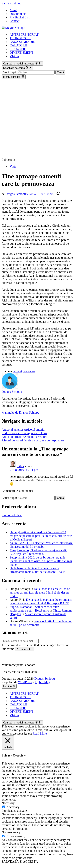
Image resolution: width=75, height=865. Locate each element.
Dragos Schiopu (15, 194)
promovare (28, 371)
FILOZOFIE (18, 49)
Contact (14, 21)
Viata (13, 166)
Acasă (13, 10)
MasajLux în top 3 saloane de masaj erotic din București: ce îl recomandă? (38, 552)
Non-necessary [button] (11, 832)
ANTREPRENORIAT (24, 34)
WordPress (25, 682)
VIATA (14, 56)
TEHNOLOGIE (20, 38)
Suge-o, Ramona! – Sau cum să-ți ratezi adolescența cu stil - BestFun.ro (35, 608)
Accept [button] (18, 733)
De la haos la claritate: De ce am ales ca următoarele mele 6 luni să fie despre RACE (37, 570)
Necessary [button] (8, 803)
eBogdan (15, 614)
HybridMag (42, 682)
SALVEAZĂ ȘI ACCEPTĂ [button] (20, 861)
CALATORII (18, 45)
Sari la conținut (11, 3)
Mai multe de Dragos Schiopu (20, 412)
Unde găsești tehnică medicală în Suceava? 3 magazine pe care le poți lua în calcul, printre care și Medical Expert (41, 535)
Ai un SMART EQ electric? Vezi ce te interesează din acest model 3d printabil (41, 544)
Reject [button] (28, 733)
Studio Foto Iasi (12, 515)
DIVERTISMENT (21, 52)
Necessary (12, 807)
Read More (40, 733)
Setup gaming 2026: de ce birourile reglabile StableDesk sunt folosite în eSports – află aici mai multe (41, 561)
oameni (17, 371)
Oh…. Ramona (62, 610)
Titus (20, 466)
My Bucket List (19, 17)
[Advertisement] (37, 118)
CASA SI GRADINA (24, 41)
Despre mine (18, 13)
